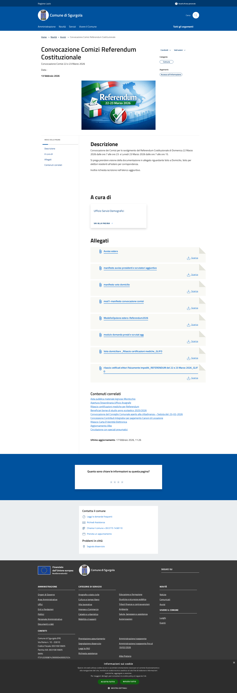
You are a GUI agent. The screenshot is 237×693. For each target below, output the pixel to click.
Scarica (194, 257)
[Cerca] (196, 15)
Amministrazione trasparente (132, 638)
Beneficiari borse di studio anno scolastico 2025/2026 (119, 410)
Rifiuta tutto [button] (129, 681)
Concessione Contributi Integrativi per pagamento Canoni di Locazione (127, 418)
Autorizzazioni (125, 619)
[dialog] (118, 676)
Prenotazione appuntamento (91, 638)
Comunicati (165, 599)
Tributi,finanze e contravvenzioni (134, 604)
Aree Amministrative (47, 599)
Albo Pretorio (125, 656)
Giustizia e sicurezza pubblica (132, 599)
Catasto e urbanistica (88, 614)
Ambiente (123, 609)
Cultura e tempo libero (88, 599)
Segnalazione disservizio (89, 643)
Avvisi (63, 37)
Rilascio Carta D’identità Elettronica (109, 422)
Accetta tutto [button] (108, 682)
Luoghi (163, 618)
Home (44, 37)
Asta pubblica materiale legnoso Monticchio (113, 399)
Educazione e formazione (130, 594)
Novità (54, 37)
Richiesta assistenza (87, 653)
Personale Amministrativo (50, 619)
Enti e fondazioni (45, 609)
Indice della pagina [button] (52, 139)
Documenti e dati (46, 624)
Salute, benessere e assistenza (133, 614)
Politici (41, 614)
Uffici (40, 604)
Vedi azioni (178, 50)
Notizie (163, 594)
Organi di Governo (46, 594)
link (144, 676)
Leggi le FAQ (84, 648)
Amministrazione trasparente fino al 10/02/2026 (136, 645)
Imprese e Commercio (88, 609)
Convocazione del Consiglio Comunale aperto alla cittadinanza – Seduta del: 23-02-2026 (137, 414)
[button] (118, 688)
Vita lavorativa (85, 604)
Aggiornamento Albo (101, 426)
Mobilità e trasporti (87, 619)
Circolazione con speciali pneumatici (109, 429)
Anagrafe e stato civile (88, 594)
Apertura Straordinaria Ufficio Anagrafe (111, 403)
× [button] (234, 663)
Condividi (165, 50)
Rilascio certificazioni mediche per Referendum (115, 406)
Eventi (163, 622)
